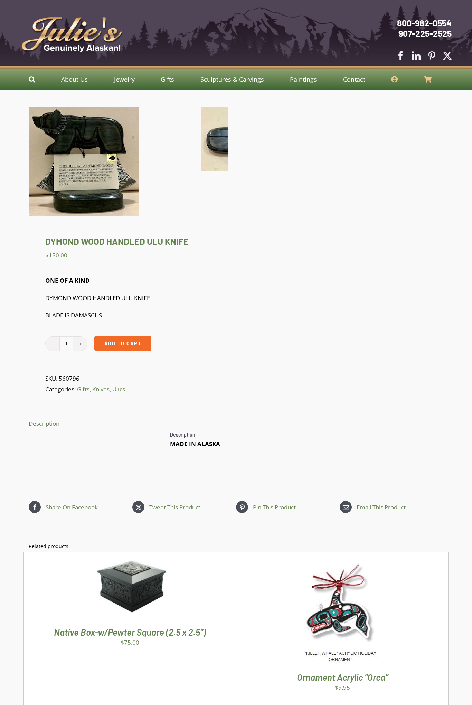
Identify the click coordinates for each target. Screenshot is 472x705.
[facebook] (400, 55)
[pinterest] (431, 55)
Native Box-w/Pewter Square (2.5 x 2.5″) (130, 632)
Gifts (83, 389)
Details (150, 590)
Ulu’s (118, 389)
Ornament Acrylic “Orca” (342, 677)
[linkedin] (416, 55)
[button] (32, 79)
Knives (101, 389)
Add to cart (122, 343)
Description (44, 424)
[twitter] (447, 55)
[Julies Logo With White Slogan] (72, 19)
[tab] (82, 424)
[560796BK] (115, 161)
